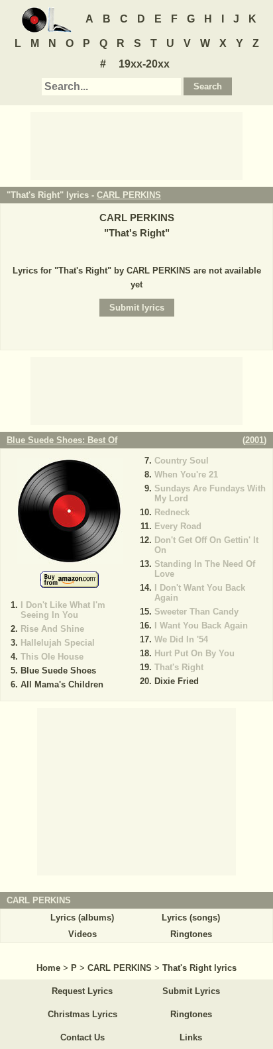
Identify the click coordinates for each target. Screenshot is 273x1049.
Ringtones (191, 934)
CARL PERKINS (129, 195)
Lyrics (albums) (82, 918)
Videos (82, 934)
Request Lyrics (82, 991)
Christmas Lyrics (82, 1014)
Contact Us (82, 1037)
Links (191, 1037)
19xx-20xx (144, 64)
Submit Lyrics (191, 991)
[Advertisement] (136, 145)
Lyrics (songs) (191, 918)
